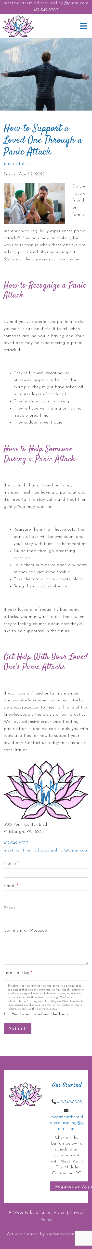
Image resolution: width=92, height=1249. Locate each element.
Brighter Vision (51, 1212)
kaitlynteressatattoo (65, 1234)
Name (11, 863)
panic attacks (17, 164)
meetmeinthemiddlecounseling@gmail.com (46, 3)
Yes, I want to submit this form (40, 1014)
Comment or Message (27, 930)
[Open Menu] (83, 26)
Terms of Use (18, 973)
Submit (17, 1028)
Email (11, 886)
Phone (10, 908)
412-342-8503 (46, 10)
